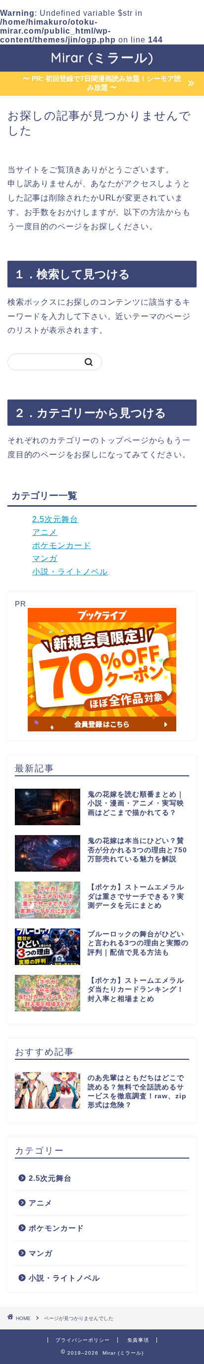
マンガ (44, 558)
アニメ (44, 532)
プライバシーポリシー (82, 1340)
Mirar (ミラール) (102, 57)
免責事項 (138, 1340)
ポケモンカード (61, 545)
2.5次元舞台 (55, 519)
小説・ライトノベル (70, 571)
